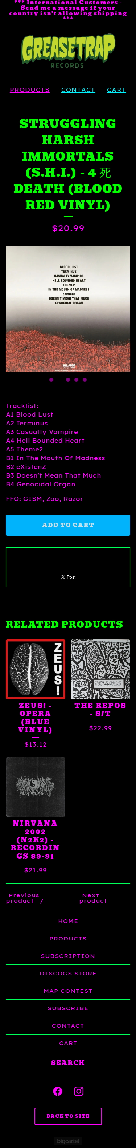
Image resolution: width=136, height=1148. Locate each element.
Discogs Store (68, 973)
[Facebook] (57, 1091)
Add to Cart (68, 525)
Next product (93, 898)
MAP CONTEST (68, 990)
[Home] (68, 51)
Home (68, 921)
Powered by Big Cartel (68, 1141)
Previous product (23, 898)
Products (30, 89)
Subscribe (68, 1008)
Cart (116, 89)
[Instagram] (78, 1091)
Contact (78, 89)
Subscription (68, 955)
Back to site (68, 1116)
